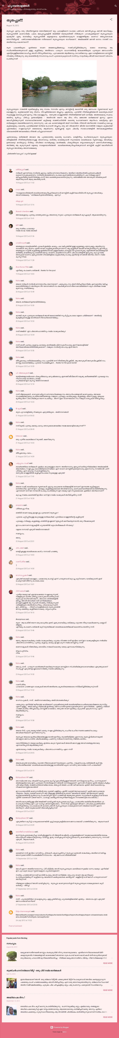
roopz (18, 189)
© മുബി (19, 409)
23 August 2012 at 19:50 (25, 674)
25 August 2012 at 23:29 (25, 825)
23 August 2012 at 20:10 (25, 771)
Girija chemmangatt (23, 911)
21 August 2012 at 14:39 (25, 457)
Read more (107, 963)
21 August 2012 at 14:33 (25, 443)
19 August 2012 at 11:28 (25, 260)
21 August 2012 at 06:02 (25, 416)
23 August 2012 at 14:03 (25, 555)
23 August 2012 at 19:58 (25, 720)
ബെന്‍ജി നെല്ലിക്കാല (25, 832)
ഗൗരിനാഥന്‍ (21, 243)
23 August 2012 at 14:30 (25, 569)
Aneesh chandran (22, 211)
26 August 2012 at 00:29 (25, 843)
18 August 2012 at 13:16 (25, 205)
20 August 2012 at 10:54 (25, 335)
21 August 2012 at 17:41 (25, 476)
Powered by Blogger (61, 1027)
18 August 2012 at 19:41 (25, 218)
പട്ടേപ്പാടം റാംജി (22, 463)
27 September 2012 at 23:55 (26, 905)
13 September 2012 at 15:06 (26, 859)
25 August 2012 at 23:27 (25, 811)
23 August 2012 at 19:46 (25, 630)
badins (64, 1032)
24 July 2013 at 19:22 (24, 920)
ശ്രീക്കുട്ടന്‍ (20, 170)
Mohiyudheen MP (22, 777)
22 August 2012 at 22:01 (25, 541)
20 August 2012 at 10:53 (25, 321)
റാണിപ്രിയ (20, 562)
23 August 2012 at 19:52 (25, 690)
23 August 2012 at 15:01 (25, 584)
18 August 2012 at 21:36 (25, 236)
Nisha (18, 281)
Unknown (19, 436)
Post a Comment (15, 926)
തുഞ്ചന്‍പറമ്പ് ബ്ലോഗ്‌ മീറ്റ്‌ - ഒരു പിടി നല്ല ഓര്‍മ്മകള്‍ (34, 970)
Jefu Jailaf (20, 548)
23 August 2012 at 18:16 (25, 613)
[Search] (115, 6)
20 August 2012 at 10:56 (25, 351)
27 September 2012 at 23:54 (26, 889)
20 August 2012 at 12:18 (25, 384)
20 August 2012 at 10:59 (25, 366)
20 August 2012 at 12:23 (25, 402)
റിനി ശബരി (20, 591)
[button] (111, 20)
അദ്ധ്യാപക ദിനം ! (16, 997)
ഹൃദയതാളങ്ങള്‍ (18, 5)
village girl (19, 201)
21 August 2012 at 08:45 (25, 429)
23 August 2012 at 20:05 (25, 753)
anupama (19, 505)
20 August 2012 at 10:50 (25, 305)
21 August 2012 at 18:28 (25, 498)
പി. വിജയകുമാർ (22, 373)
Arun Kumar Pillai (22, 267)
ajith (17, 225)
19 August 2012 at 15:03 (25, 274)
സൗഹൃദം (11, 943)
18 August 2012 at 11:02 (25, 183)
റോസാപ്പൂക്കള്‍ (22, 575)
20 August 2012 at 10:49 (25, 292)
